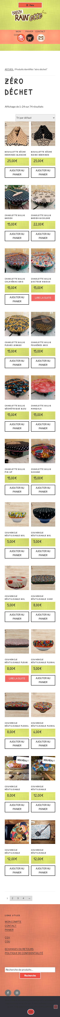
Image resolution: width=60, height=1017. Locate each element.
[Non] (56, 1007)
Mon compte (18, 33)
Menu (31, 5)
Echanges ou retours (19, 949)
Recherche (30, 975)
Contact (40, 31)
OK (30, 1012)
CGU (7, 941)
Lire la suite (43, 297)
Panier (29, 31)
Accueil (9, 69)
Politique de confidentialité (24, 953)
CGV (7, 937)
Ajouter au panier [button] (17, 172)
